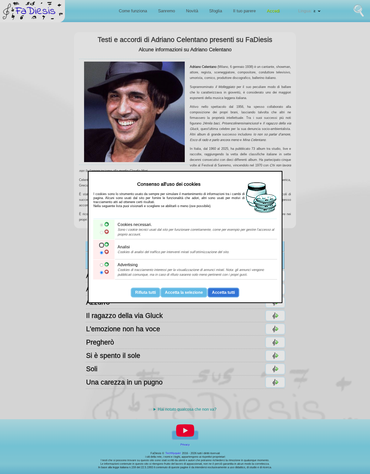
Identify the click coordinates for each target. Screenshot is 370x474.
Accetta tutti (223, 292)
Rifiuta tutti (145, 292)
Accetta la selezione (184, 292)
